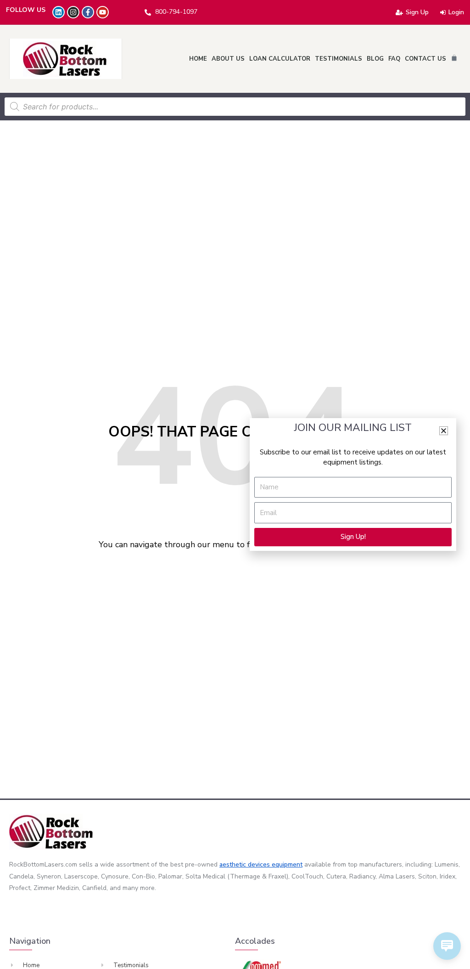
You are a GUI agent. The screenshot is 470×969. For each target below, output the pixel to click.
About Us (228, 59)
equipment (287, 864)
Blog (375, 59)
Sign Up (417, 12)
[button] (443, 430)
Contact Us (425, 59)
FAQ (394, 59)
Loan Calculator (279, 59)
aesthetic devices (245, 864)
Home (198, 59)
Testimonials (338, 59)
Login (456, 12)
